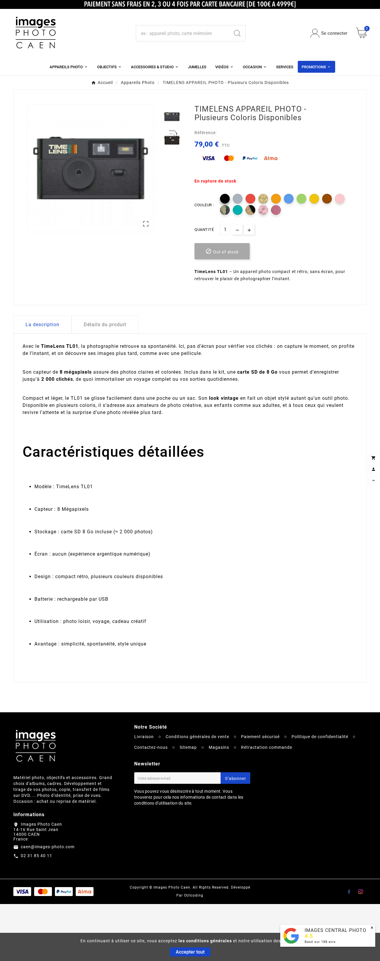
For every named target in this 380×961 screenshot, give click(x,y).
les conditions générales (205, 940)
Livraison (144, 736)
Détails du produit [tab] (105, 324)
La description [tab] (42, 324)
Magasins (219, 747)
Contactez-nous (151, 747)
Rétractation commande (266, 747)
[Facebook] (348, 891)
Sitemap (188, 747)
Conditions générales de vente (197, 736)
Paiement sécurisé (260, 736)
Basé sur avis (320, 942)
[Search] (237, 33)
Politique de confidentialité (320, 736)
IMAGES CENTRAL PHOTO (335, 930)
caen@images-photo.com (48, 846)
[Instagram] (360, 891)
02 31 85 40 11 (36, 855)
